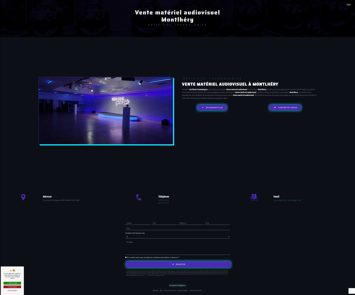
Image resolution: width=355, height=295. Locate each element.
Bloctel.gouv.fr (146, 275)
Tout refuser (13, 287)
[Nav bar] (348, 4)
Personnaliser (12, 290)
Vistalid (156, 290)
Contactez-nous (287, 107)
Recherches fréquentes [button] (177, 285)
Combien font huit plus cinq (135, 233)
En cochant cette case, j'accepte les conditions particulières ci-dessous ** (153, 257)
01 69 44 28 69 (163, 200)
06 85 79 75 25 (163, 203)
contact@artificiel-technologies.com (287, 200)
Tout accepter (12, 283)
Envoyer (180, 264)
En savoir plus (214, 107)
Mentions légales (183, 290)
